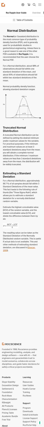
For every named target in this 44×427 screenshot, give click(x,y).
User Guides (28, 385)
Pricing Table (8, 413)
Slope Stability (8, 382)
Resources (27, 382)
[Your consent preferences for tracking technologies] (39, 422)
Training (26, 392)
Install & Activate (30, 415)
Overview (36, 13)
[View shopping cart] (29, 4)
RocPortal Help (29, 425)
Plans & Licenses (9, 409)
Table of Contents (24, 20)
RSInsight (6, 402)
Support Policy (29, 421)
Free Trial (6, 419)
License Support (30, 418)
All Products (7, 406)
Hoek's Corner (29, 389)
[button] (23, 4)
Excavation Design (10, 385)
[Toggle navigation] (40, 4)
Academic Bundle (10, 416)
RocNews (27, 395)
